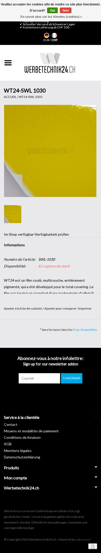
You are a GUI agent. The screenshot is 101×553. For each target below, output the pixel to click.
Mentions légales (18, 450)
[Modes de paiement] (91, 546)
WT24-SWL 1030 (30, 97)
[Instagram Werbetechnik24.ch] (55, 394)
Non (66, 10)
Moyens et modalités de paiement (31, 431)
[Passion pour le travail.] (49, 63)
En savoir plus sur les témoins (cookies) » (51, 17)
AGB (8, 444)
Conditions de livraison (22, 437)
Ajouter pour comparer (61, 308)
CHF (55, 40)
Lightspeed (83, 539)
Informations (14, 245)
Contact (10, 424)
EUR (47, 40)
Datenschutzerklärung (22, 457)
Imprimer (85, 308)
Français (54, 35)
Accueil (10, 97)
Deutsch (46, 35)
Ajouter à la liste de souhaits (23, 308)
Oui (52, 10)
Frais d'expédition (85, 329)
